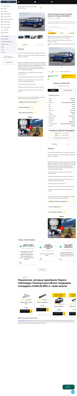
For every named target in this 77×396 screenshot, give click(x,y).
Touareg (52, 18)
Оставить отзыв (39, 44)
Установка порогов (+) (63, 85)
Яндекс (57, 133)
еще (21, 262)
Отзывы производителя (65, 71)
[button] (45, 36)
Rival (64, 320)
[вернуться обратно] (40, 7)
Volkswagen (57, 18)
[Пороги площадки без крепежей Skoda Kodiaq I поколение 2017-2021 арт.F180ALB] (42, 296)
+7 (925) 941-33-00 (10, 57)
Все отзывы (42, 269)
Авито (56, 135)
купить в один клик (67, 90)
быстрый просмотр (25, 310)
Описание (24, 44)
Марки (8, 1)
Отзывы (69, 144)
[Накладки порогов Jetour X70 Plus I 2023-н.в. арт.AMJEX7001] (26, 296)
